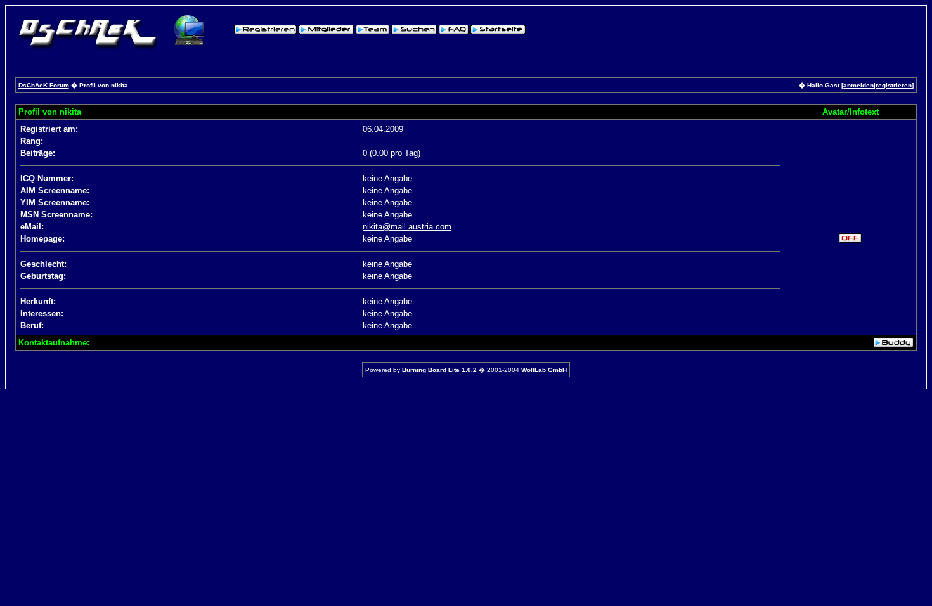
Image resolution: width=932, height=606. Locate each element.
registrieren (894, 85)
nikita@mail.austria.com (407, 226)
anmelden (858, 85)
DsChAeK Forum (43, 85)
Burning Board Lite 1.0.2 (439, 369)
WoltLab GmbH (544, 369)
